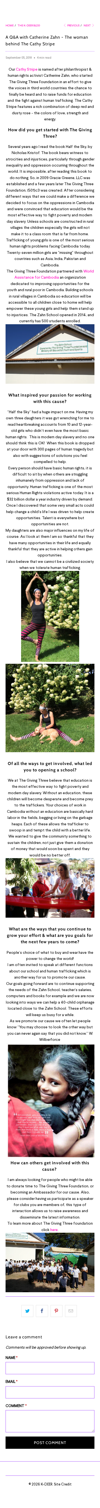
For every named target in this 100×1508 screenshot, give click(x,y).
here (54, 1229)
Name (12, 1357)
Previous (73, 25)
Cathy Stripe (27, 69)
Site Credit (63, 1484)
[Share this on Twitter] (27, 1311)
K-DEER (46, 1484)
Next (87, 25)
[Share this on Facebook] (42, 1311)
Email (12, 1381)
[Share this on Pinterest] (56, 1311)
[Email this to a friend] (71, 1311)
